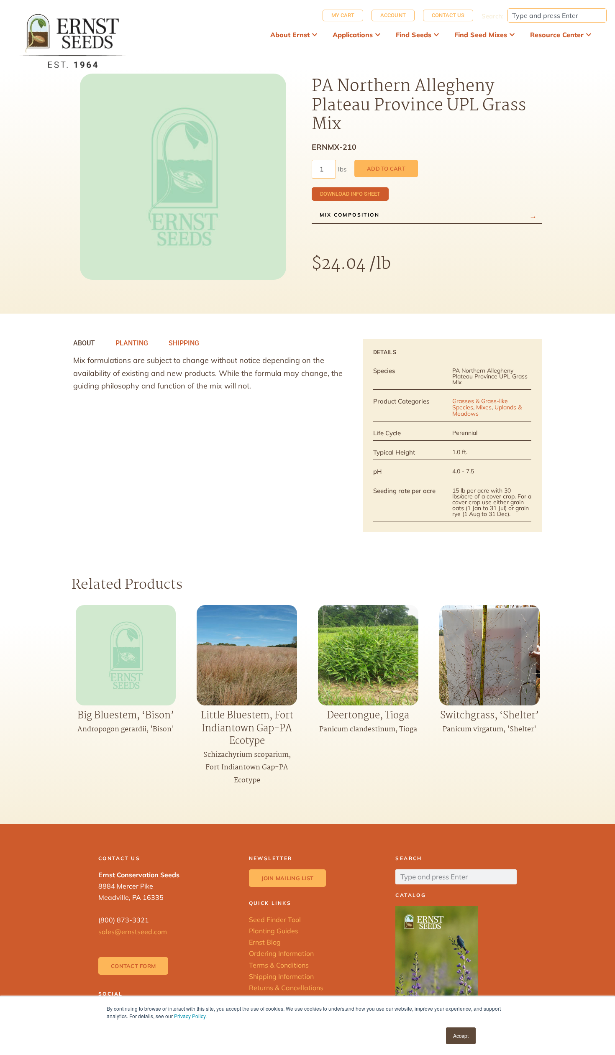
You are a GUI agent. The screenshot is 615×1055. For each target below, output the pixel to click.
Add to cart (386, 168)
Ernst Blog (265, 942)
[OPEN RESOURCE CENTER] (589, 34)
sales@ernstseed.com (132, 931)
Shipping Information (281, 976)
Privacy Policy (189, 1015)
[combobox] (557, 15)
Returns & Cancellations (286, 987)
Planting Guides (273, 931)
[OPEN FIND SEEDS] (436, 34)
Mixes (484, 407)
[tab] (84, 343)
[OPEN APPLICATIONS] (378, 34)
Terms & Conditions (279, 965)
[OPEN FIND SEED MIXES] (512, 34)
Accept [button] (461, 1035)
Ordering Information (281, 953)
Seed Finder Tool (275, 919)
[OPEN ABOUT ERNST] (315, 34)
